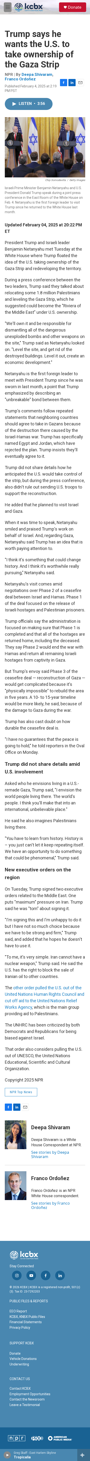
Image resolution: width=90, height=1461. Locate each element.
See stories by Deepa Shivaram (50, 1154)
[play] (7, 1455)
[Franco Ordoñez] (15, 1185)
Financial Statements (26, 1322)
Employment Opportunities (30, 1394)
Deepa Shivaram (37, 74)
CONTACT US (20, 1379)
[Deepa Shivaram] (15, 1134)
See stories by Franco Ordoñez (50, 1205)
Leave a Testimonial (25, 1405)
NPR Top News (21, 1092)
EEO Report (18, 1311)
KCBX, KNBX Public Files (27, 1317)
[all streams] (83, 1455)
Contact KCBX (20, 1388)
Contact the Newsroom (27, 1399)
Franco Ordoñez (20, 79)
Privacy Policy (20, 1327)
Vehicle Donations (23, 1359)
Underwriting (19, 1364)
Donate (74, 7)
